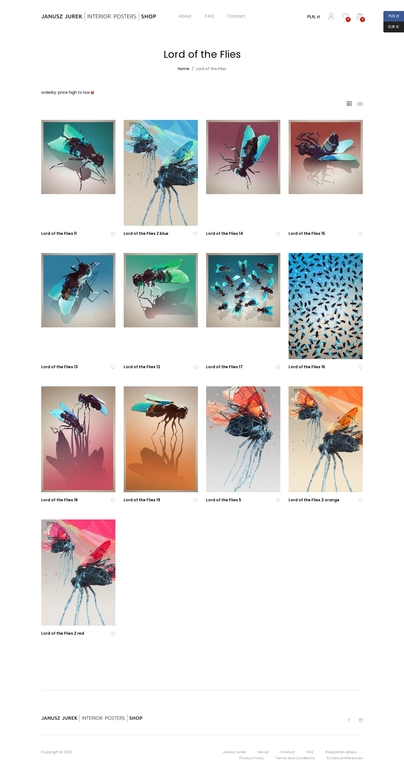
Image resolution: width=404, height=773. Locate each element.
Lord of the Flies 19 (142, 500)
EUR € (391, 26)
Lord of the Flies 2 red (62, 633)
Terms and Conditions (295, 758)
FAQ (209, 16)
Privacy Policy (251, 758)
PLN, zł (313, 17)
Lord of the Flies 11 (59, 233)
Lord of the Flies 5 (223, 500)
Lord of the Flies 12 (142, 367)
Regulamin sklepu (341, 752)
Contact (236, 16)
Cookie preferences (344, 758)
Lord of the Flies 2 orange (314, 500)
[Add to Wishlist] (112, 233)
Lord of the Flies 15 (307, 233)
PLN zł (391, 16)
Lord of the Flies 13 (59, 367)
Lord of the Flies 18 (59, 500)
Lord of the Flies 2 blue (146, 233)
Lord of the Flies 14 (224, 233)
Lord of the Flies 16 (307, 367)
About (185, 16)
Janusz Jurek (234, 752)
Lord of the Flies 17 (224, 367)
